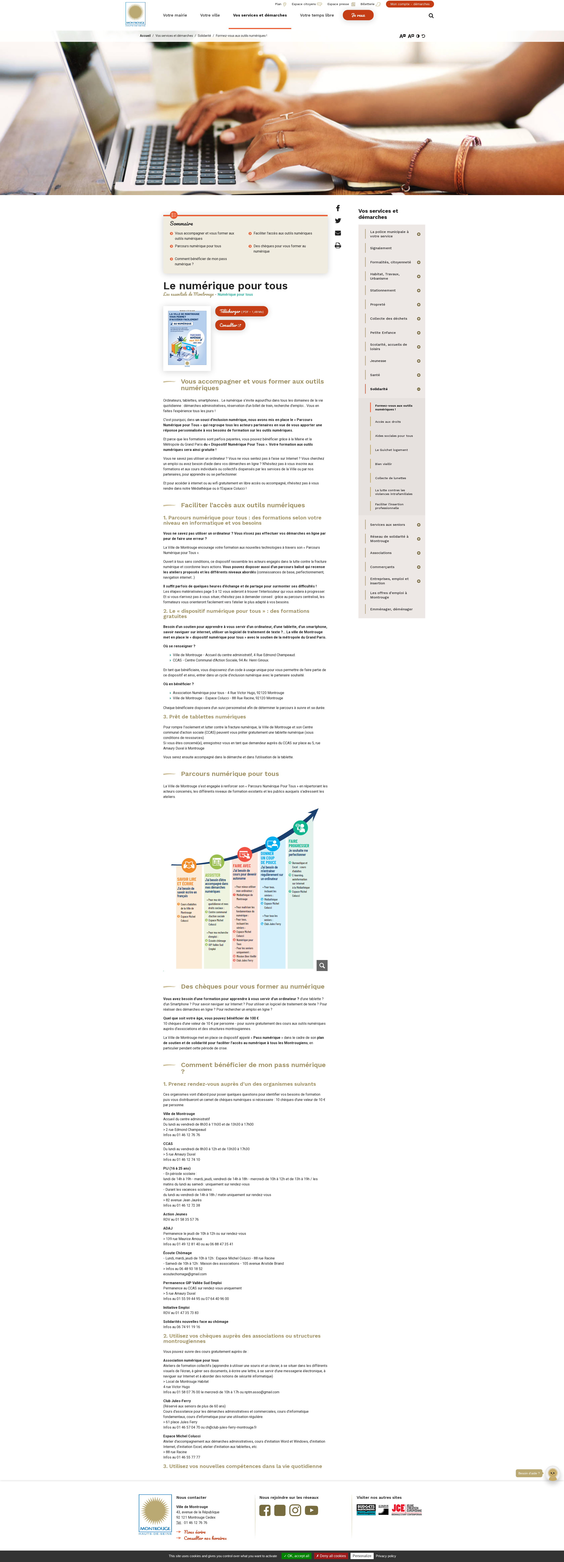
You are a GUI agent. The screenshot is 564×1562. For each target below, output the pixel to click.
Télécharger (242, 311)
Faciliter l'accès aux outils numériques (283, 233)
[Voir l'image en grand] (245, 887)
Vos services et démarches (174, 35)
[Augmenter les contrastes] (418, 36)
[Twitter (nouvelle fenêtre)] (280, 1510)
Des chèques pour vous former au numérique (280, 248)
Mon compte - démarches (410, 4)
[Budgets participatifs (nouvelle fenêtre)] (366, 1509)
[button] (175, 15)
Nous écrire (195, 1532)
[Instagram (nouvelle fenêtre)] (295, 1510)
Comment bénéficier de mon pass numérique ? (201, 261)
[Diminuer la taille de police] (402, 36)
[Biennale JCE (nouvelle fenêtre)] (407, 1509)
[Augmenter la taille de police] (411, 36)
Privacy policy (386, 1556)
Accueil (145, 35)
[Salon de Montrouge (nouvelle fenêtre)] (383, 1509)
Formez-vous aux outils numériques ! (241, 35)
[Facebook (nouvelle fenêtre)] (265, 1510)
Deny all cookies (332, 1556)
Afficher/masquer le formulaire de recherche (431, 16)
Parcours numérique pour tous (198, 246)
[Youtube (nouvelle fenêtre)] (311, 1510)
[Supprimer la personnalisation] (423, 36)
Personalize (362, 1556)
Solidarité (204, 35)
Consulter (228, 325)
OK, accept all (298, 1556)
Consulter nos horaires (205, 1538)
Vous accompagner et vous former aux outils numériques (204, 236)
